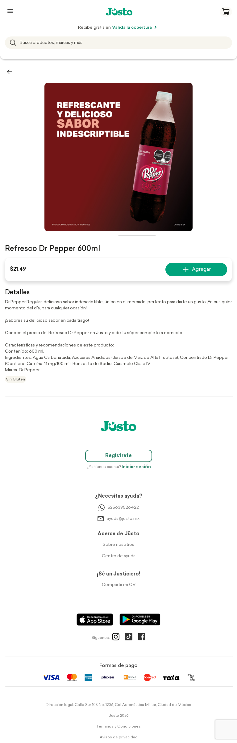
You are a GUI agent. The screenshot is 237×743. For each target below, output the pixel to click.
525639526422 (123, 507)
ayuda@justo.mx (123, 518)
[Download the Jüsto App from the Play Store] (139, 620)
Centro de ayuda (118, 556)
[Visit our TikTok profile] (128, 638)
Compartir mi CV (118, 585)
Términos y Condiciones (118, 726)
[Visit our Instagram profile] (115, 638)
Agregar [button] (201, 269)
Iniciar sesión (136, 467)
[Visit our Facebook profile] (141, 638)
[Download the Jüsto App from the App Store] (95, 620)
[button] (226, 12)
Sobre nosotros (118, 544)
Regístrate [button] (118, 455)
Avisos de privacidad (119, 737)
